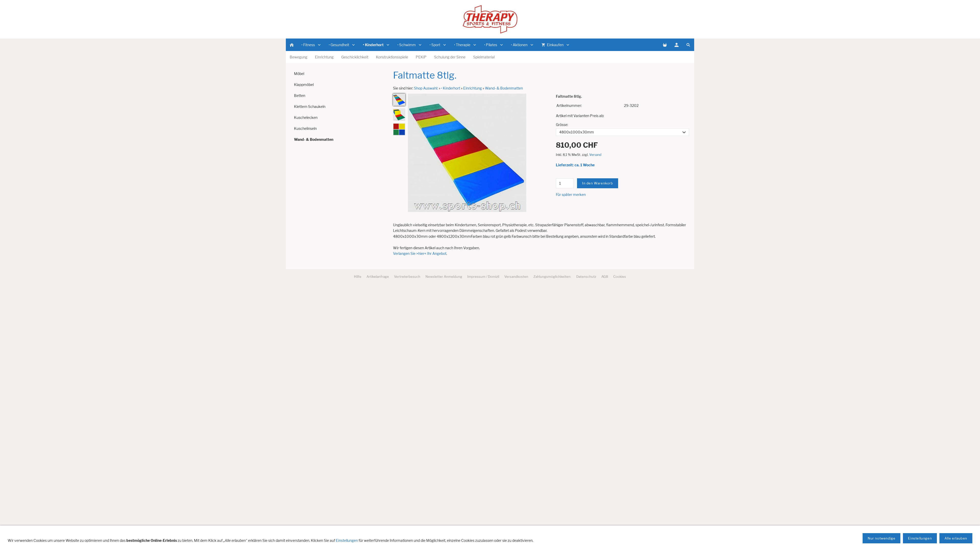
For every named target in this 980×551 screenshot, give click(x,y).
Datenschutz (586, 276)
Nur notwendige (881, 538)
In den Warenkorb (597, 183)
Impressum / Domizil (483, 276)
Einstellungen (347, 540)
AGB (604, 276)
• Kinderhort (450, 88)
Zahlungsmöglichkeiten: (552, 276)
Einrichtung (472, 88)
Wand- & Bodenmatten (504, 88)
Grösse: (562, 124)
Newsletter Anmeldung (443, 276)
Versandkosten (516, 276)
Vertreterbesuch (407, 276)
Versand (595, 155)
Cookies (619, 276)
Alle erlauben (956, 538)
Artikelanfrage (377, 276)
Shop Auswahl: (426, 88)
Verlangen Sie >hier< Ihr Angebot (419, 253)
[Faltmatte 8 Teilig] (399, 100)
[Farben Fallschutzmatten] (399, 129)
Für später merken (571, 194)
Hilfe (357, 276)
